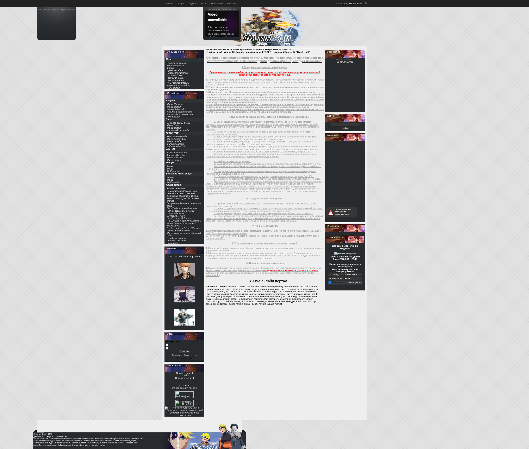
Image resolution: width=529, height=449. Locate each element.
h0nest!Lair (61, 436)
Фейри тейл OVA (176, 146)
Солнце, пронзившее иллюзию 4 (247, 49)
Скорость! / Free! (176, 215)
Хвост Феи (217, 3)
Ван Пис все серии (177, 152)
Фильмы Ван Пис (176, 155)
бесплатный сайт (89, 445)
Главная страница (177, 63)
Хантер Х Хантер (176, 188)
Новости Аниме (175, 80)
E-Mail (360, 3)
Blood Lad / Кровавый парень (182, 208)
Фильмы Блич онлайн (178, 130)
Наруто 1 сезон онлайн (179, 111)
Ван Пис (231, 3)
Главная (168, 3)
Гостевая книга (175, 78)
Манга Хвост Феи (176, 139)
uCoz (103, 445)
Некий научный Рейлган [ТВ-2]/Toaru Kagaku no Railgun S (184, 219)
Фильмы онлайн (175, 144)
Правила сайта (175, 70)
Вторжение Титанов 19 (217, 49)
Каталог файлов (176, 65)
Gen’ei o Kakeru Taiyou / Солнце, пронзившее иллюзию (183, 229)
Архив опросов (190, 355)
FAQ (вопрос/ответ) (178, 83)
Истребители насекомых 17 (279, 49)
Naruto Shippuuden (176, 109)
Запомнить (337, 282)
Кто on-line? (185, 385)
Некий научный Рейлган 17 (220, 52)
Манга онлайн (174, 106)
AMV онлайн (173, 116)
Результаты (177, 355)
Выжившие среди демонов (181, 193)
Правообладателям (177, 73)
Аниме (170, 166)
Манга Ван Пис (175, 157)
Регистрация (355, 282)
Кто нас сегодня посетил (184, 388)
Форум (180, 3)
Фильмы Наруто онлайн (180, 114)
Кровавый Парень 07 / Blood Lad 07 (292, 52)
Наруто (192, 3)
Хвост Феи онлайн (177, 136)
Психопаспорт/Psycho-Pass (182, 191)
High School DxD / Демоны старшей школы (180, 212)
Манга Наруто (174, 104)
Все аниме (172, 243)
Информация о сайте (178, 85)
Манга (170, 168)
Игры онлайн (173, 87)
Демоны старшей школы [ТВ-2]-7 (254, 52)
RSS (351, 3)
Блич (203, 3)
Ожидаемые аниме (177, 238)
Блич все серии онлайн (179, 123)
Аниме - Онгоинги (176, 240)
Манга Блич (173, 125)
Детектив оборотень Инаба (182, 196)
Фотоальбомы (174, 75)
